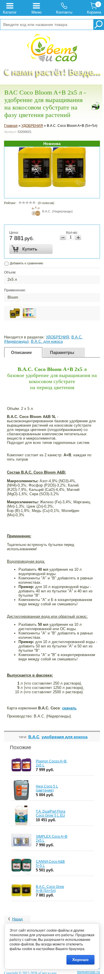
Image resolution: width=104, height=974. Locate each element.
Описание (21, 352)
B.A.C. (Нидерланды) (57, 211)
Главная (11, 126)
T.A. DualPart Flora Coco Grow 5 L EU (50, 813)
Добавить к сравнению (26, 263)
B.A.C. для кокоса (47, 341)
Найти (98, 24)
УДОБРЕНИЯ (32, 126)
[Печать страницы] (95, 106)
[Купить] (31, 249)
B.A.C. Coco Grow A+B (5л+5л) (50, 889)
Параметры (62, 352)
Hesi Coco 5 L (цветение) (47, 788)
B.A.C (33, 736)
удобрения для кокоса (65, 736)
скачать (69, 708)
